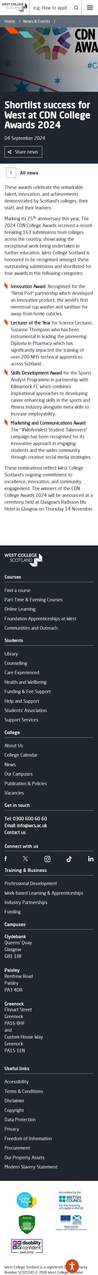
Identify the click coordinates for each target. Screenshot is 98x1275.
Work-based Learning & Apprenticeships (44, 893)
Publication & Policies (26, 783)
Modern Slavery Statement (31, 1167)
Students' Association (26, 710)
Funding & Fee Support (28, 691)
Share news (26, 152)
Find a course (18, 590)
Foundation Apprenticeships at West (40, 618)
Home (10, 21)
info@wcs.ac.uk (32, 825)
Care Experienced (22, 672)
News (10, 764)
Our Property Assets (24, 1157)
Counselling (16, 663)
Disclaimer (14, 1100)
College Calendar (21, 755)
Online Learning (20, 609)
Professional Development (31, 883)
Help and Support (22, 701)
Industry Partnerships (26, 902)
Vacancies (14, 793)
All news (29, 172)
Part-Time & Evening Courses (34, 599)
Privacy (12, 1129)
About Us (14, 745)
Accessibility (17, 1081)
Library (11, 653)
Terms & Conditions (24, 1091)
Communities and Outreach (31, 628)
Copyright (14, 1110)
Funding (13, 911)
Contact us (15, 832)
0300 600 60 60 (30, 818)
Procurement (17, 1148)
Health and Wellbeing (25, 682)
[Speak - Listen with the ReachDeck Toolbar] (72, 1266)
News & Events (36, 21)
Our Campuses (19, 774)
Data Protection (20, 1119)
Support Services (21, 719)
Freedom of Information (28, 1138)
